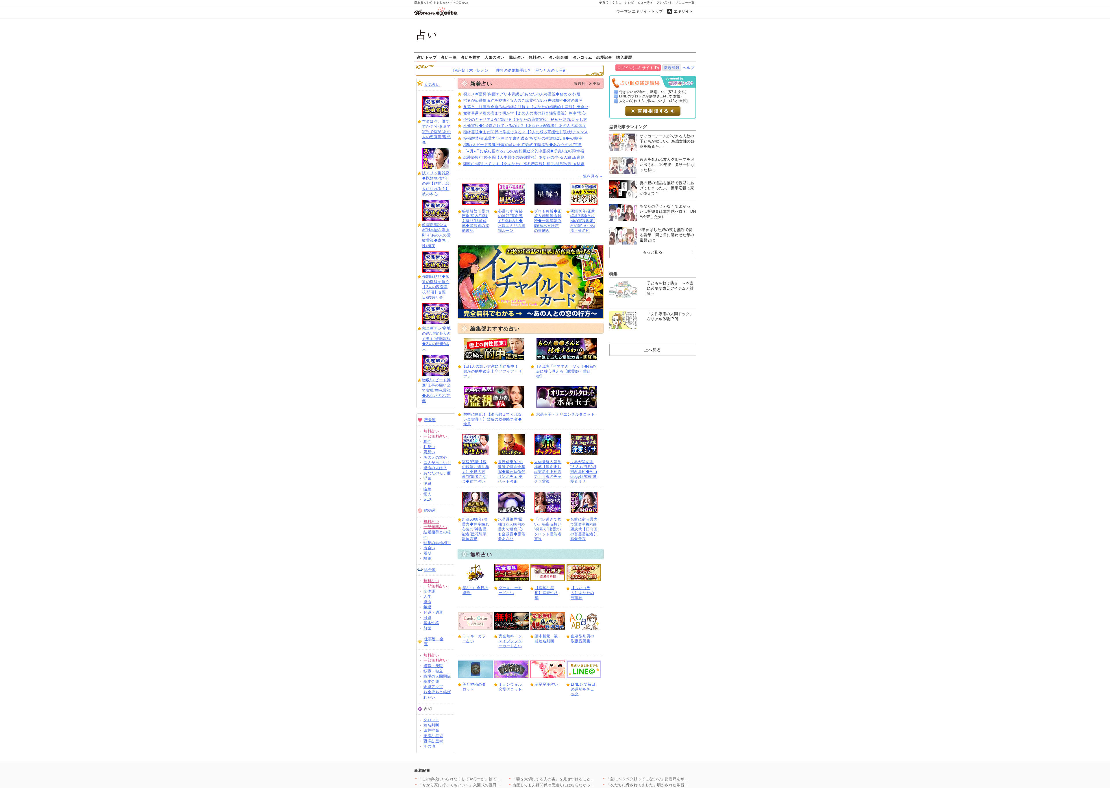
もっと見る (653, 252)
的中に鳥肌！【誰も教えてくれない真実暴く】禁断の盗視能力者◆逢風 (492, 419)
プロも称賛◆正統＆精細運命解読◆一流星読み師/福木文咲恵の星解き (548, 221)
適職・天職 (433, 666)
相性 (427, 441)
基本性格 (431, 623)
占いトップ (427, 57)
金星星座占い (546, 684)
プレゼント (664, 2)
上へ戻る (652, 349)
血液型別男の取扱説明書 (582, 638)
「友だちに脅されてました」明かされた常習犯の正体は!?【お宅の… (666, 785)
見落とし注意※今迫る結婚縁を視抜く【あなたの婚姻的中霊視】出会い (526, 107)
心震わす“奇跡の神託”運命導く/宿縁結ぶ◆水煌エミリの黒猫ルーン (512, 221)
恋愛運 (430, 420)
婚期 (427, 553)
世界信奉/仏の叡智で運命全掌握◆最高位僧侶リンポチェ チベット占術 (512, 472)
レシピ (629, 2)
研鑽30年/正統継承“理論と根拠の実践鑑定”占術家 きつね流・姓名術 (582, 221)
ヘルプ (689, 68)
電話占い (516, 57)
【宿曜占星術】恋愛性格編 (546, 593)
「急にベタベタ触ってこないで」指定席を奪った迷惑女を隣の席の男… (669, 779)
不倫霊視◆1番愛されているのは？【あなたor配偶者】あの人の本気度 (524, 125)
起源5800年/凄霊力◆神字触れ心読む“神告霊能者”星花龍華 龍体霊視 (475, 529)
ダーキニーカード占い (510, 590)
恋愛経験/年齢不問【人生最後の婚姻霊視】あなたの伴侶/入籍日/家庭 (523, 157)
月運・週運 (433, 612)
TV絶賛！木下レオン (470, 70)
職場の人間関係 (437, 676)
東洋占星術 (433, 736)
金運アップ (433, 687)
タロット (431, 720)
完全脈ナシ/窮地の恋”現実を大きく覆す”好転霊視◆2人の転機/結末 (436, 339)
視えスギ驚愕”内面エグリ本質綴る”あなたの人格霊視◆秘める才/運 (522, 94)
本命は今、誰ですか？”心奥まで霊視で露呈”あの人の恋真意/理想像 (436, 132)
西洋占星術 (433, 741)
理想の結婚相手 (437, 543)
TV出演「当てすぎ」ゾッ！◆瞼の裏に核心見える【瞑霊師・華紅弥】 (566, 371)
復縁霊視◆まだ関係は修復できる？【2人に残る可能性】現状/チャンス (525, 132)
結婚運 (430, 510)
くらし (616, 2)
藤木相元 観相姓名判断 (546, 638)
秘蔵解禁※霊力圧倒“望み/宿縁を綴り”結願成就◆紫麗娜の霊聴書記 (475, 221)
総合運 (430, 569)
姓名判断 (431, 725)
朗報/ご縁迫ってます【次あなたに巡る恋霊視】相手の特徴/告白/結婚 (523, 164)
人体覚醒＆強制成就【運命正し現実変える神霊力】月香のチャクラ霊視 (548, 472)
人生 (427, 596)
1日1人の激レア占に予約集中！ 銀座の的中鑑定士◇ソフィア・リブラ (492, 371)
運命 (427, 602)
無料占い (536, 57)
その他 (429, 746)
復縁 (427, 483)
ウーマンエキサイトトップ (639, 11)
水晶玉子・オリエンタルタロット (565, 414)
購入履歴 (624, 57)
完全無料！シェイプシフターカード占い (510, 641)
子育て (604, 2)
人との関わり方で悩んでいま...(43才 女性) (653, 101)
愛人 (427, 494)
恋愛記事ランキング (628, 126)
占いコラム (582, 57)
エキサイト (683, 11)
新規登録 (672, 68)
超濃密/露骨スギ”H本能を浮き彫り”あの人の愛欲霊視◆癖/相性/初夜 (436, 235)
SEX (427, 499)
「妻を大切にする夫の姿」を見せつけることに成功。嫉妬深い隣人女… (575, 779)
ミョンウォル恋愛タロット (510, 686)
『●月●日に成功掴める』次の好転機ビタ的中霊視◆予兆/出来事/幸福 (523, 151)
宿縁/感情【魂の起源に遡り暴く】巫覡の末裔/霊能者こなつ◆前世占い (475, 472)
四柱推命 (431, 730)
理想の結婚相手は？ (513, 70)
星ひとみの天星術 (551, 70)
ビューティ (645, 2)
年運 (427, 607)
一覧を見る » (591, 176)
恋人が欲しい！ (437, 462)
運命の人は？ (435, 468)
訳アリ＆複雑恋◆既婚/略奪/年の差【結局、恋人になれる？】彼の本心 (435, 183)
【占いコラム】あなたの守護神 (582, 593)
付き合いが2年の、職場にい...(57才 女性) (653, 92)
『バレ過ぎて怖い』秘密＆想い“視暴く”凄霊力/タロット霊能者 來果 (548, 529)
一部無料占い (435, 436)
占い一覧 (448, 57)
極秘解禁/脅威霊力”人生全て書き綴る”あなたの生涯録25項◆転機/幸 (522, 138)
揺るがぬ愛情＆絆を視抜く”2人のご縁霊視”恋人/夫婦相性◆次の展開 (523, 100)
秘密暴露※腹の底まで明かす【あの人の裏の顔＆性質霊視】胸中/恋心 (524, 113)
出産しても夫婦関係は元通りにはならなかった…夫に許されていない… (575, 785)
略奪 (427, 489)
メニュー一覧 (685, 2)
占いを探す (470, 57)
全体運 (429, 591)
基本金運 (431, 681)
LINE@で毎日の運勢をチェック (583, 689)
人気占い (432, 84)
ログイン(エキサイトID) (638, 68)
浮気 (427, 478)
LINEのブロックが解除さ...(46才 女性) (650, 96)
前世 (427, 628)
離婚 (427, 558)
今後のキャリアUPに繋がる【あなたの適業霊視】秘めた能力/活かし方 (525, 119)
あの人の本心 (435, 457)
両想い (429, 452)
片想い (429, 447)
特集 (613, 273)
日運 (427, 617)
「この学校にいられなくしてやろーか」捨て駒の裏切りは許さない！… (481, 779)
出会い (429, 548)
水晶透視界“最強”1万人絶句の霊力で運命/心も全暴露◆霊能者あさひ (512, 529)
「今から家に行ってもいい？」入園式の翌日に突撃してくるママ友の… (481, 785)
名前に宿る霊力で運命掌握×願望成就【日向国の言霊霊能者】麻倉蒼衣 (584, 529)
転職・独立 (433, 671)
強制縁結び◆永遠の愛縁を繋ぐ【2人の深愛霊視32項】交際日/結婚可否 (435, 287)
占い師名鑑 (558, 57)
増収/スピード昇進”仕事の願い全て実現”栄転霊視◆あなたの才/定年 (436, 390)
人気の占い (494, 57)
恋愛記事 (604, 57)
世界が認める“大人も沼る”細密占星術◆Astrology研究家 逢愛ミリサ (583, 472)
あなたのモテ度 (437, 473)
